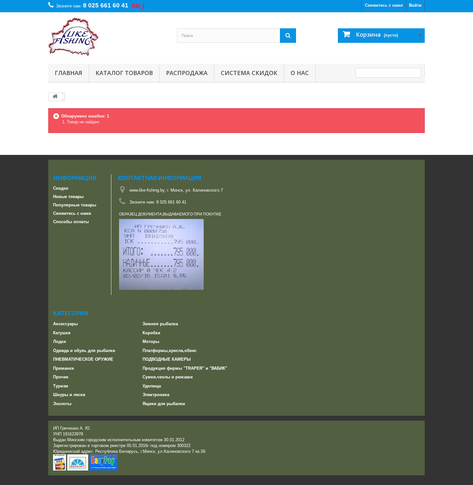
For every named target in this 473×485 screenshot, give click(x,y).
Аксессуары (65, 323)
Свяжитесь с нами (384, 5)
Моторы (151, 341)
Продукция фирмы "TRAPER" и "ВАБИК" (185, 368)
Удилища (152, 386)
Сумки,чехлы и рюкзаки (168, 377)
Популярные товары (74, 205)
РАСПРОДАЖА (187, 73)
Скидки (60, 188)
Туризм (60, 386)
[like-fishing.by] (107, 36)
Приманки (63, 368)
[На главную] (55, 97)
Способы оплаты (71, 221)
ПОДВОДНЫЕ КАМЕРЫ (167, 359)
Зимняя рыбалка (160, 323)
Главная (68, 73)
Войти (415, 5)
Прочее (60, 377)
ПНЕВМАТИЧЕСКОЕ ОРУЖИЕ (83, 359)
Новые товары (68, 196)
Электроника (156, 394)
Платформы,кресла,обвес (170, 350)
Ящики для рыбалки (164, 403)
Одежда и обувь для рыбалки (84, 350)
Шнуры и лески (69, 394)
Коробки (151, 332)
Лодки (59, 341)
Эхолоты (62, 403)
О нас (300, 73)
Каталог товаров (124, 73)
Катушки (61, 332)
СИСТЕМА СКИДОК (249, 73)
